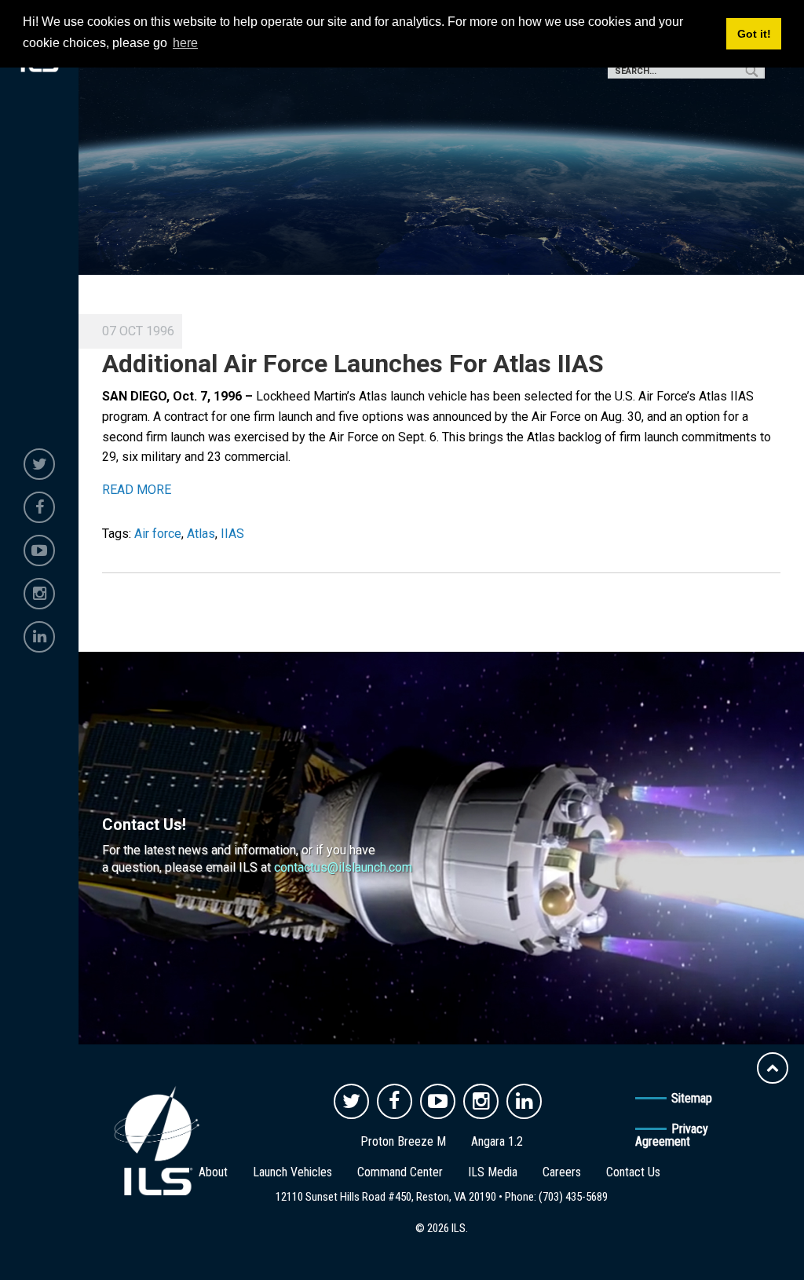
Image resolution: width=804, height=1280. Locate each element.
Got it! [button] (754, 33)
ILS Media (492, 1172)
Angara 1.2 (497, 1141)
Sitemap (691, 1098)
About (213, 1172)
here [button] (185, 42)
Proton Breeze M (403, 1141)
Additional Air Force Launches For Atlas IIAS (353, 364)
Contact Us (633, 1172)
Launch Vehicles (292, 1172)
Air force (157, 533)
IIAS (232, 533)
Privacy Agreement (671, 1135)
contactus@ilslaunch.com (343, 867)
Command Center (400, 1172)
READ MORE (136, 489)
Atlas (201, 533)
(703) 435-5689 (573, 1197)
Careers (562, 1172)
